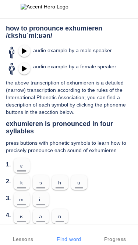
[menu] (10, 9)
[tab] (23, 234)
